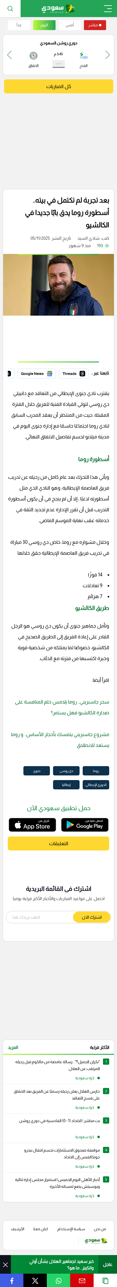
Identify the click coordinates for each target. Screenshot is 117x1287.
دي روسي (66, 771)
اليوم (44, 25)
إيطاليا (66, 785)
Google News (42, 372)
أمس (70, 25)
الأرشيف (17, 1229)
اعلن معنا (40, 1229)
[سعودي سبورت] (58, 8)
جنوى (37, 771)
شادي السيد (88, 238)
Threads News (74, 372)
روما (96, 771)
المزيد (13, 1047)
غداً (19, 25)
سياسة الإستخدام (71, 1229)
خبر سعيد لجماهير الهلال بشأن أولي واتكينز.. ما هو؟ (61, 1264)
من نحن (100, 1229)
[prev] (107, 55)
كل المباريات (58, 86)
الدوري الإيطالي (95, 785)
